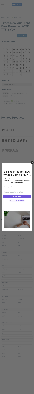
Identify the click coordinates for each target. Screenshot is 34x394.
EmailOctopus (21, 200)
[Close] (32, 162)
